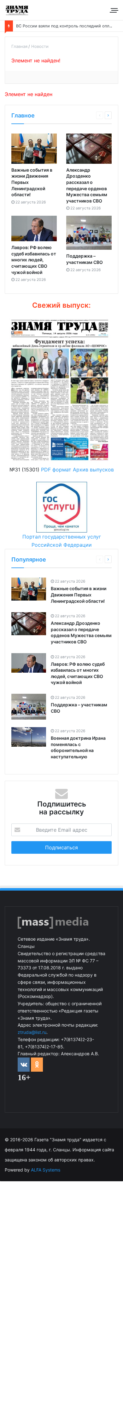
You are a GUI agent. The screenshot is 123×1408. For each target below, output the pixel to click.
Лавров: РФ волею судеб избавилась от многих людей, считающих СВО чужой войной (33, 260)
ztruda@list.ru (32, 1032)
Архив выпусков (93, 469)
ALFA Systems (45, 1169)
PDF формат (56, 469)
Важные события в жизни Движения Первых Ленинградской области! (78, 594)
